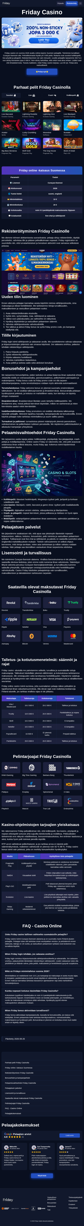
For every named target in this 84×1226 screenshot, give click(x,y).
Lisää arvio (70, 1135)
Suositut (9, 95)
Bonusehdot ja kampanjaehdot (17, 1078)
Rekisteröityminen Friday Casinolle (19, 1073)
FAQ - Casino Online (13, 1108)
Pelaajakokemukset (13, 1113)
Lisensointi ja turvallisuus (15, 1093)
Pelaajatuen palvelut (13, 1088)
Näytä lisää (42, 1176)
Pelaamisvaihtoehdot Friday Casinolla (20, 1083)
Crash (50, 95)
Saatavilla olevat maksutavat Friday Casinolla (23, 1098)
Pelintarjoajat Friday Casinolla (17, 1103)
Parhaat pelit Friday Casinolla (17, 1063)
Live (30, 95)
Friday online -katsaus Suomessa (18, 1068)
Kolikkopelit (71, 95)
